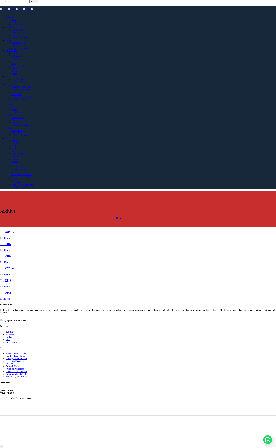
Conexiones (11, 342)
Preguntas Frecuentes (15, 361)
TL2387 (6, 244)
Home (119, 218)
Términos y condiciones (16, 376)
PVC (8, 339)
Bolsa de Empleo (13, 366)
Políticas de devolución (16, 371)
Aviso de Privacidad (15, 369)
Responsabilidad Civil (16, 374)
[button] (267, 439)
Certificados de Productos (17, 356)
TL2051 (6, 293)
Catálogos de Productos (16, 358)
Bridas (9, 337)
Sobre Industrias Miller (16, 353)
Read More (5, 238)
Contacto (10, 363)
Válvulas (10, 334)
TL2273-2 (7, 268)
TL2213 (6, 280)
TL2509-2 (7, 232)
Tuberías (10, 332)
